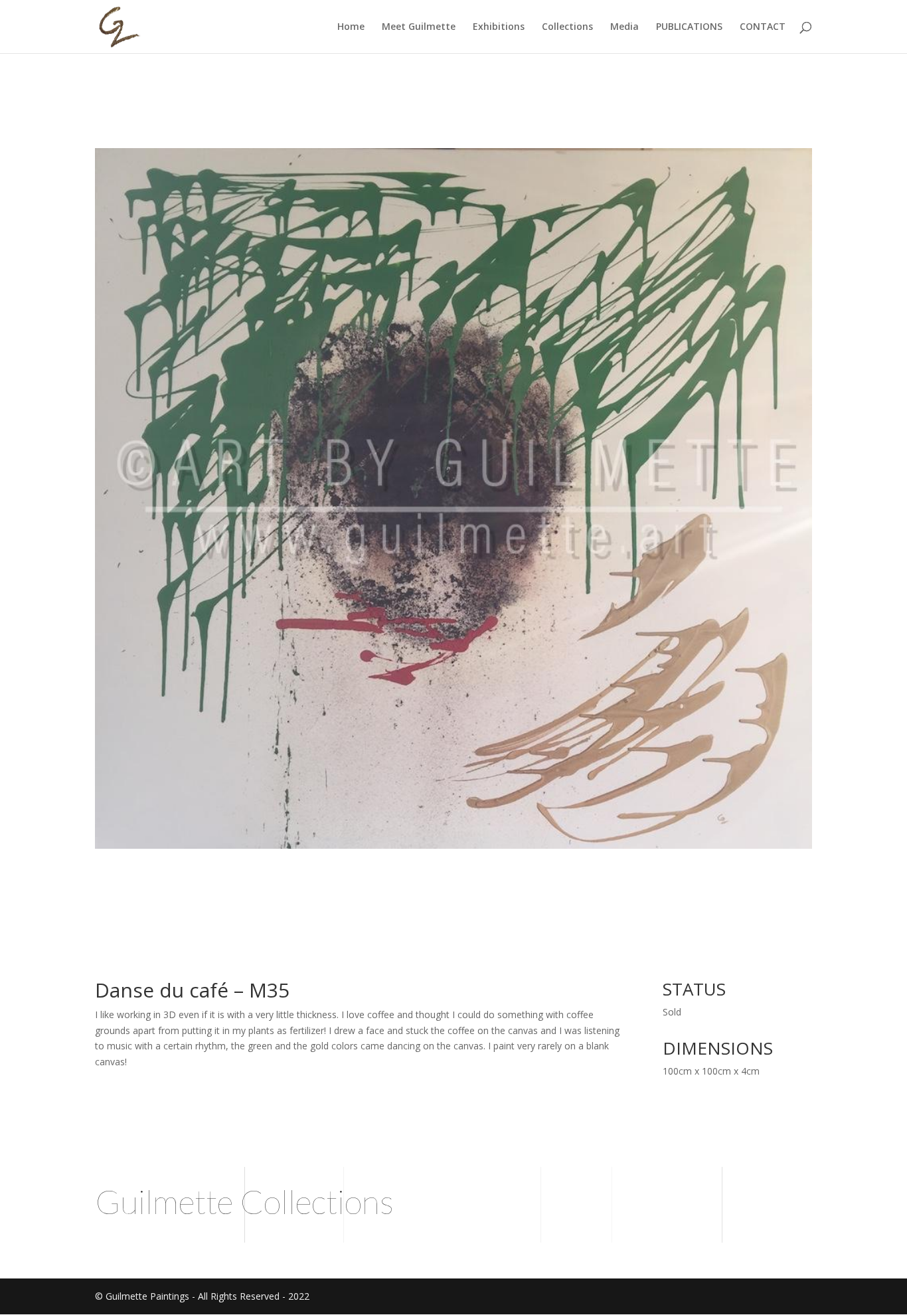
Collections (567, 27)
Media (624, 27)
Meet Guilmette (418, 27)
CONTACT (762, 27)
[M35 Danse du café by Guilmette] (453, 848)
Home (351, 27)
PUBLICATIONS (689, 27)
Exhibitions (499, 27)
